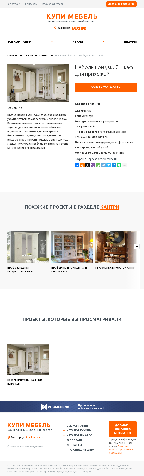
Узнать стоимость (106, 87)
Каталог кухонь (79, 430)
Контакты (74, 444)
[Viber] (93, 165)
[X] (87, 165)
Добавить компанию (121, 4)
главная (12, 55)
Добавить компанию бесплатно (122, 429)
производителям (53, 4)
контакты (31, 4)
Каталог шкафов (80, 435)
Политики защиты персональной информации (121, 449)
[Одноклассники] (82, 165)
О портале (75, 440)
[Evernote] (119, 165)
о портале (13, 4)
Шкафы (130, 41)
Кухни (78, 41)
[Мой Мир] (114, 165)
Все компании (19, 41)
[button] (132, 260)
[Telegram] (103, 165)
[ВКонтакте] (77, 165)
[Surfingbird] (108, 165)
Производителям (80, 449)
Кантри (43, 55)
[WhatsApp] (98, 165)
